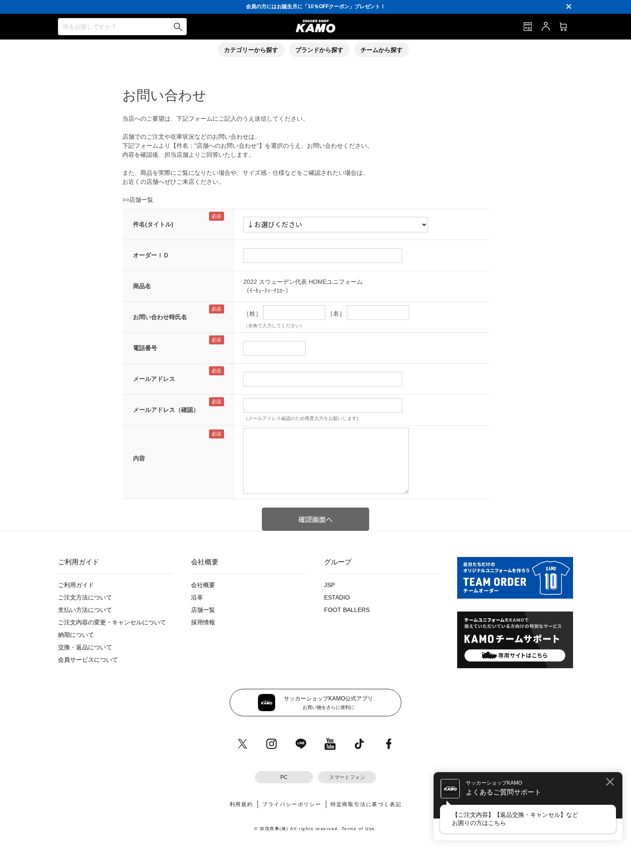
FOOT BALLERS (347, 609)
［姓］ (252, 313)
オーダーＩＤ (151, 255)
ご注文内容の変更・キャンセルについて (112, 622)
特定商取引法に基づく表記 (366, 804)
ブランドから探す (319, 49)
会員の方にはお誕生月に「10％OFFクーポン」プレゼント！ (315, 6)
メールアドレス (154, 378)
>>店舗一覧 (137, 199)
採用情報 (203, 622)
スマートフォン (347, 777)
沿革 (197, 597)
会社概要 (203, 584)
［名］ (336, 313)
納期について (76, 634)
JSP (329, 584)
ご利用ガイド (76, 584)
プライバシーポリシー (292, 804)
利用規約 (241, 804)
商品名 (142, 286)
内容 (139, 458)
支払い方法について (85, 609)
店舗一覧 (203, 609)
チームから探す (382, 49)
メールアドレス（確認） (166, 409)
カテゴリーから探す (251, 49)
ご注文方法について (85, 597)
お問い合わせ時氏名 (160, 316)
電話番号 (145, 347)
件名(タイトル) (153, 224)
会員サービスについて (88, 659)
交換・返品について (85, 647)
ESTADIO (337, 597)
